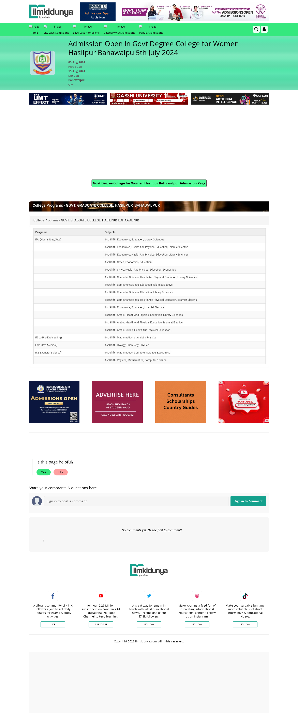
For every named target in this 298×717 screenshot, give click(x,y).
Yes (43, 472)
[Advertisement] (149, 136)
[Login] (264, 29)
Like (52, 624)
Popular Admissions (151, 32)
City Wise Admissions (56, 32)
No (60, 472)
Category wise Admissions (119, 32)
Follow (149, 624)
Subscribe (100, 624)
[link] (98, 11)
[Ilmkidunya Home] (51, 11)
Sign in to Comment (249, 501)
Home (34, 32)
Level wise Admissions (86, 32)
